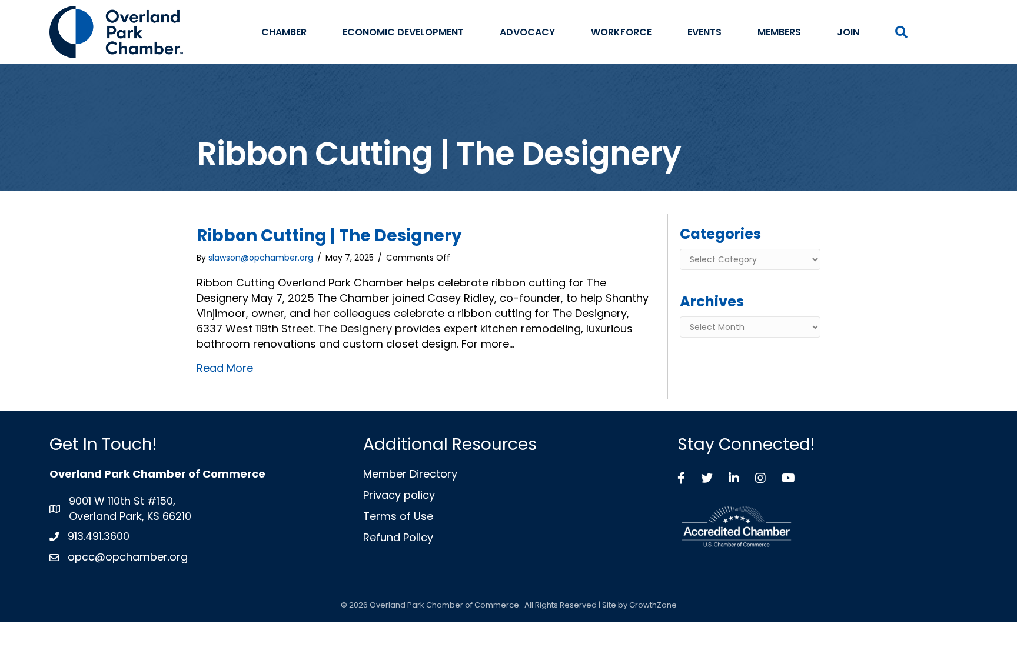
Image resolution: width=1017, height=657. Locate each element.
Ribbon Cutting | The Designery (329, 235)
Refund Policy (398, 537)
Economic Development (403, 32)
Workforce (621, 32)
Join (848, 32)
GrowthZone (653, 605)
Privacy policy (399, 495)
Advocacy (527, 32)
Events (704, 32)
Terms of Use (398, 516)
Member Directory (410, 473)
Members (779, 32)
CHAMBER (284, 32)
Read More (225, 368)
